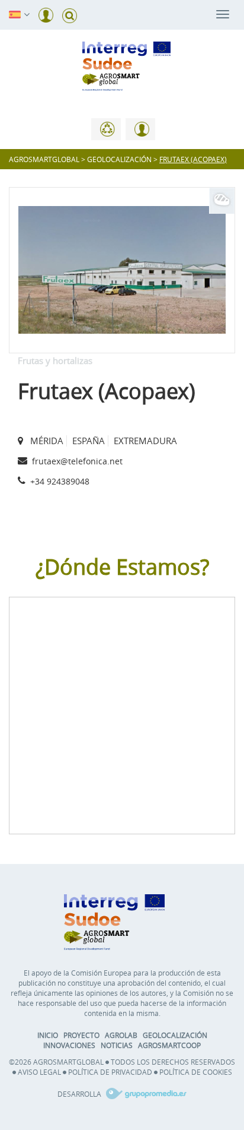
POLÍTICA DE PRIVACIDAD (110, 1072)
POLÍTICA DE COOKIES (195, 1072)
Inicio (47, 1035)
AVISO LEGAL (39, 1072)
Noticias (117, 1045)
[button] (15, 13)
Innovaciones (69, 1045)
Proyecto (81, 1035)
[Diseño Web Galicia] (145, 1094)
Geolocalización (175, 1035)
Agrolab (121, 1035)
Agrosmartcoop (169, 1045)
